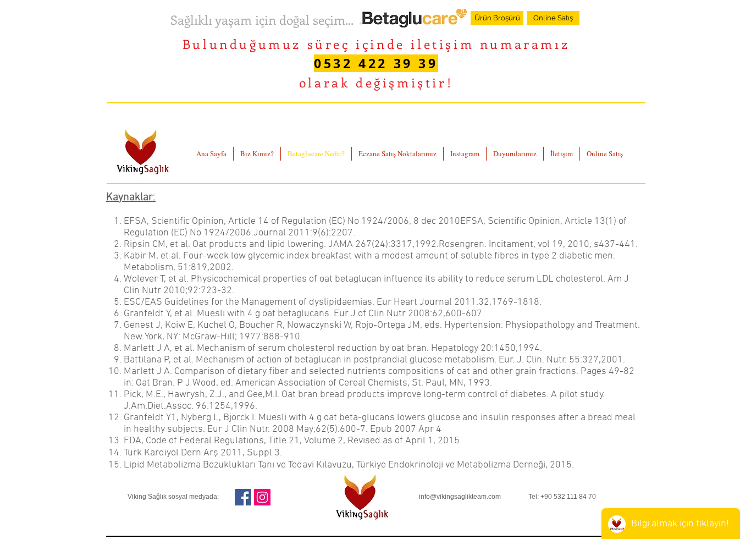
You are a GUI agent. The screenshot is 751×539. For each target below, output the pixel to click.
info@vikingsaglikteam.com (460, 497)
